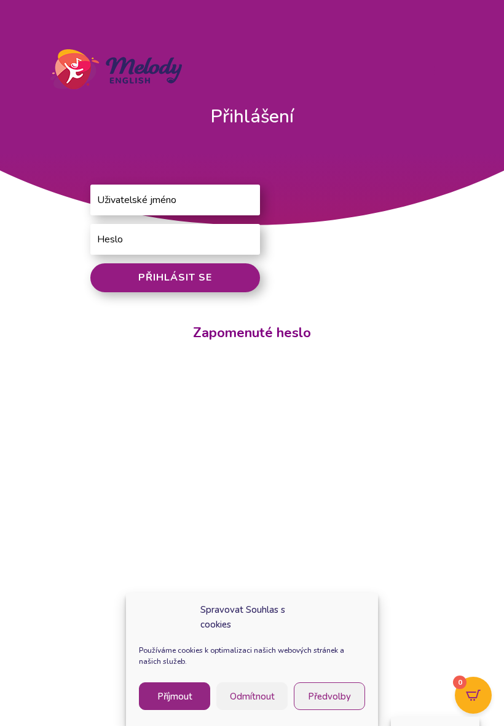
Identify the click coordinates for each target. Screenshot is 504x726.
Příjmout (174, 696)
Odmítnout (252, 696)
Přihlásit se (175, 277)
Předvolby (329, 696)
